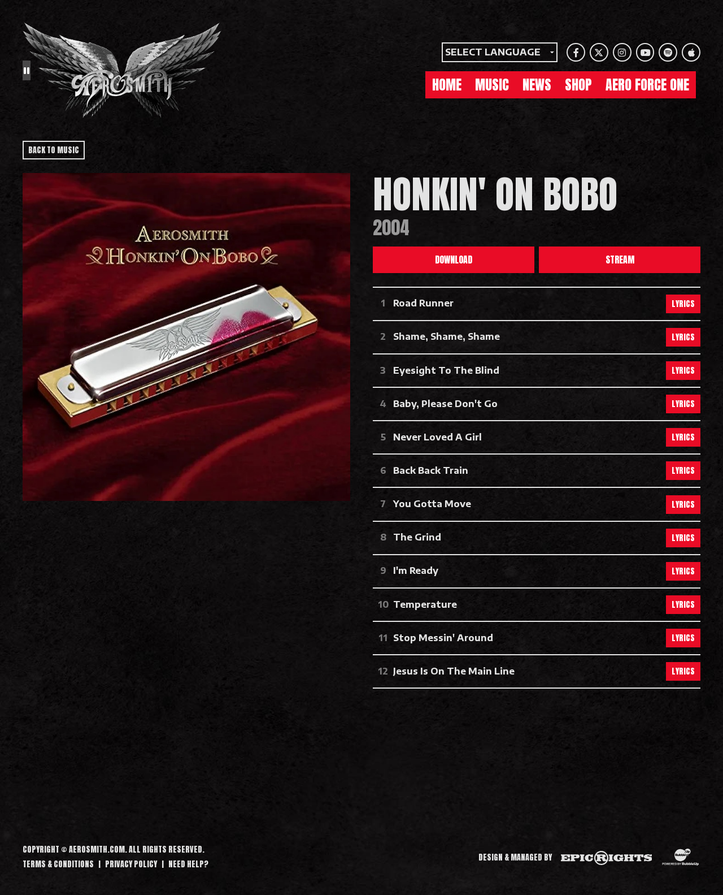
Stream (620, 259)
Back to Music (53, 150)
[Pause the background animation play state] (27, 70)
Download (453, 259)
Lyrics (683, 304)
